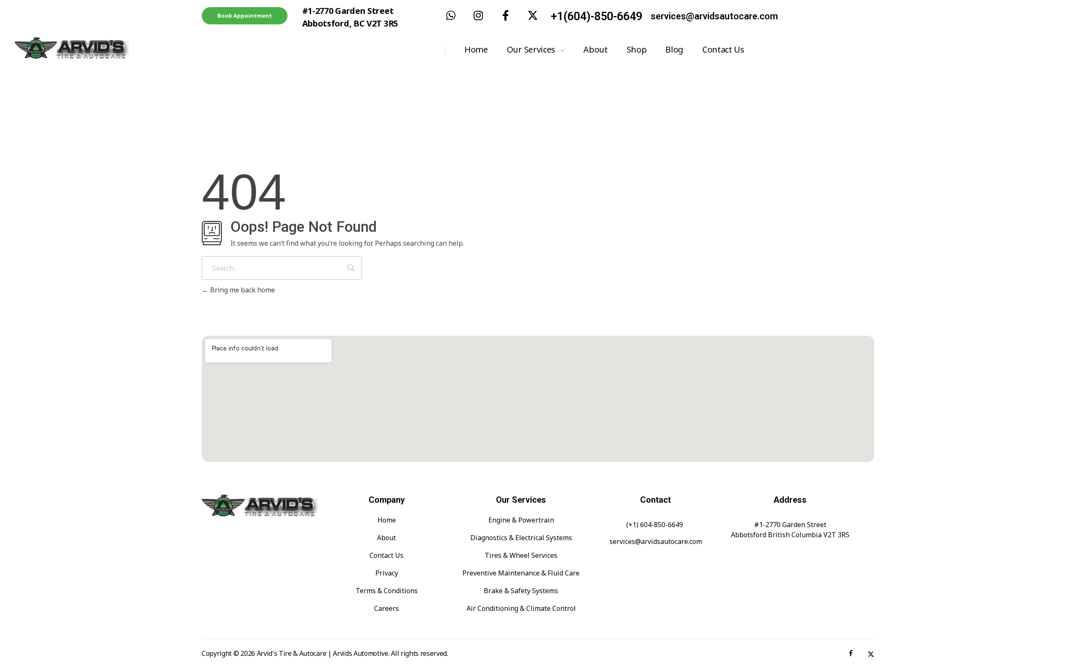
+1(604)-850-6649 (596, 16)
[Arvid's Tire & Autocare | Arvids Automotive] (98, 48)
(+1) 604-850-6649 (654, 524)
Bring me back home (241, 289)
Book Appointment (244, 15)
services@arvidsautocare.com (714, 16)
